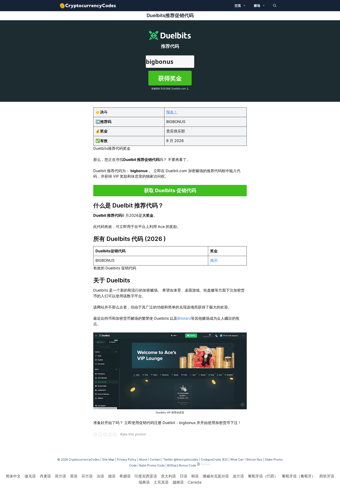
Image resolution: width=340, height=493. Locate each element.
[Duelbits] (170, 370)
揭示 (214, 260)
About (143, 459)
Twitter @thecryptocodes (180, 459)
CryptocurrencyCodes (84, 459)
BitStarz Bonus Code (181, 465)
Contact (155, 459)
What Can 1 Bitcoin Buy (246, 459)
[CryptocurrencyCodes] (88, 5)
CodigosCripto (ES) (214, 459)
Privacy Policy (126, 459)
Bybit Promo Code (152, 465)
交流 (238, 5)
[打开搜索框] (274, 5)
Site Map (108, 459)
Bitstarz (184, 318)
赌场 (257, 5)
